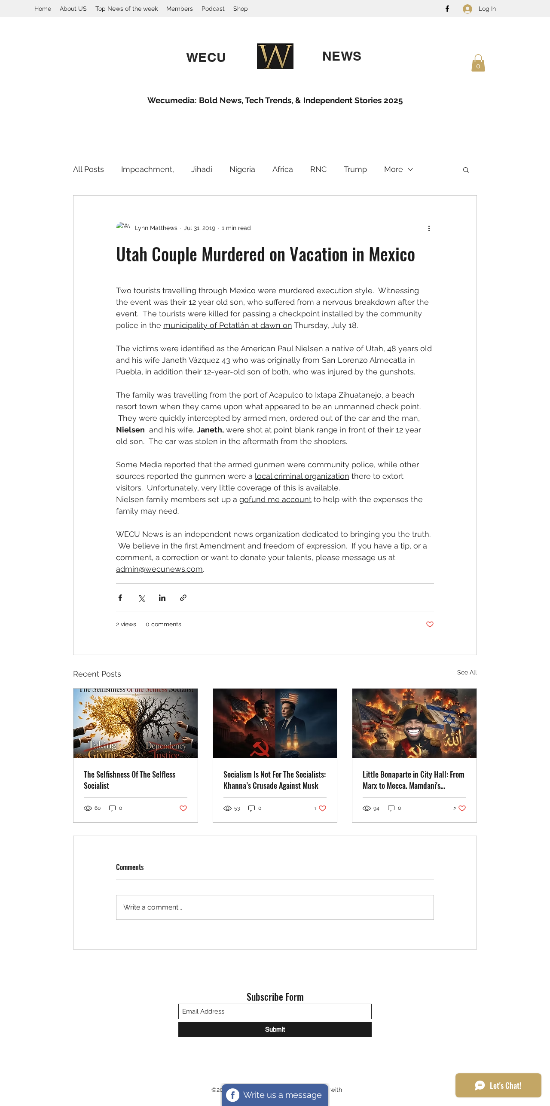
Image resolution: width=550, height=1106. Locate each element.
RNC (318, 169)
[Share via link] (183, 598)
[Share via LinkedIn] (162, 598)
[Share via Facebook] (120, 598)
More (393, 169)
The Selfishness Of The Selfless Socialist (129, 780)
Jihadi (201, 169)
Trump (355, 169)
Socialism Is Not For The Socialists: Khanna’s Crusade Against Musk (274, 780)
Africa (282, 169)
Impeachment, (147, 169)
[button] (478, 63)
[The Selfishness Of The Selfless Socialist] (135, 723)
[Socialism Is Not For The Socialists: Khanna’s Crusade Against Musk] (275, 723)
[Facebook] (447, 8)
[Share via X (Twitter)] (141, 598)
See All (467, 672)
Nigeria (242, 169)
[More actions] (429, 228)
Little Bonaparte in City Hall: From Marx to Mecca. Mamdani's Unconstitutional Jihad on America (413, 780)
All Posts (88, 169)
